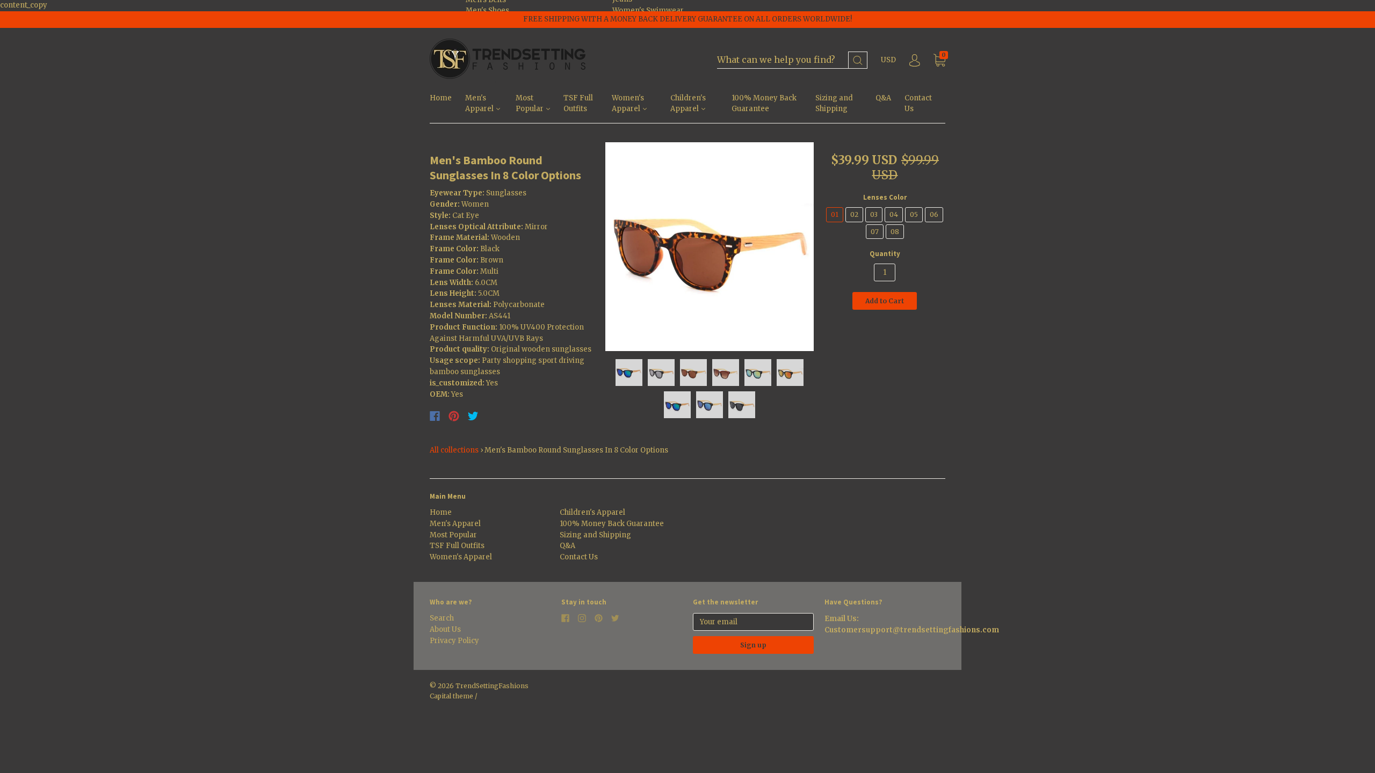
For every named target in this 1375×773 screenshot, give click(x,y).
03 (874, 214)
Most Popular (530, 103)
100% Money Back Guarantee (764, 103)
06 (934, 214)
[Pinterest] (454, 416)
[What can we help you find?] (792, 60)
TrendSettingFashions (492, 686)
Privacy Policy (454, 640)
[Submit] (857, 60)
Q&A (883, 98)
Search (442, 618)
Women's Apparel (628, 103)
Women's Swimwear (648, 10)
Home (441, 98)
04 (893, 214)
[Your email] (753, 622)
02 (854, 214)
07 (875, 232)
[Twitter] (473, 416)
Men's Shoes (487, 10)
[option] (709, 246)
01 (834, 214)
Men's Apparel (480, 103)
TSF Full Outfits (578, 103)
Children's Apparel (688, 103)
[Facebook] (434, 416)
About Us (445, 629)
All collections (454, 450)
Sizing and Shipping (834, 103)
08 (895, 232)
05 (914, 214)
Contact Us (918, 103)
